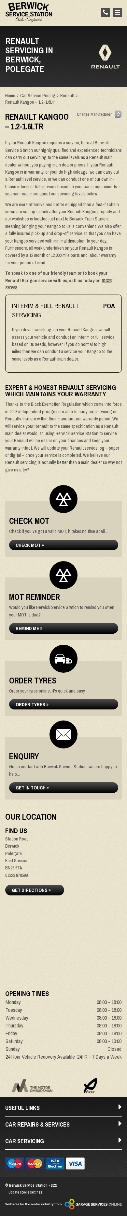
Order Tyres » (32, 704)
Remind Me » (29, 628)
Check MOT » (30, 545)
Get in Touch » (32, 787)
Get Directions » (31, 890)
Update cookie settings (25, 1192)
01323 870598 (16, 875)
